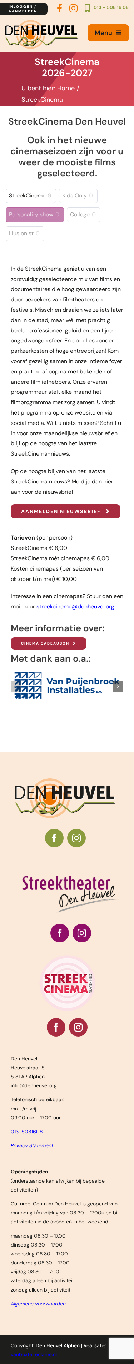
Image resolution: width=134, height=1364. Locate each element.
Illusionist (21, 233)
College (80, 214)
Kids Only (74, 195)
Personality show (31, 214)
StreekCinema (27, 195)
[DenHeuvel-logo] (41, 22)
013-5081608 (27, 1131)
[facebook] (54, 838)
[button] (16, 686)
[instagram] (76, 838)
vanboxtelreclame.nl (34, 1354)
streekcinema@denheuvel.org (75, 606)
